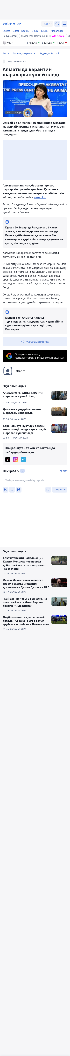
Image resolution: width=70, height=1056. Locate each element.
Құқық (44, 30)
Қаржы (25, 30)
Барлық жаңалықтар (24, 53)
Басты (6, 53)
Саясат (6, 30)
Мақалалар (57, 30)
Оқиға (35, 30)
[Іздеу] (57, 24)
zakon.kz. (40, 197)
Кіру (65, 470)
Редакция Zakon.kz (50, 53)
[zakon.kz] (12, 23)
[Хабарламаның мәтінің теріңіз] (35, 480)
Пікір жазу (59, 489)
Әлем (16, 30)
